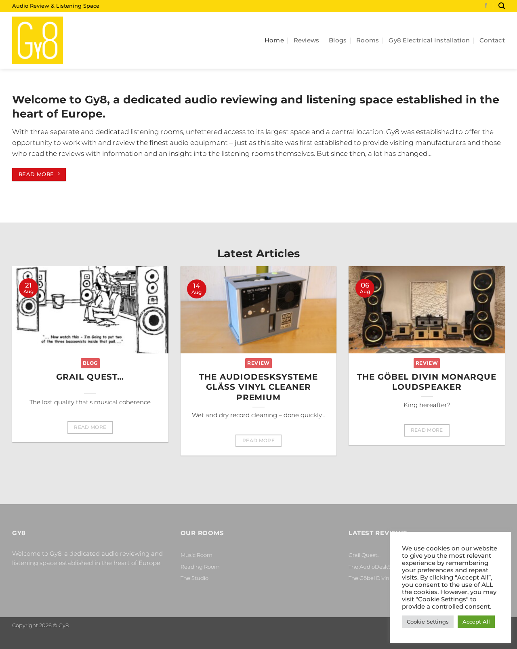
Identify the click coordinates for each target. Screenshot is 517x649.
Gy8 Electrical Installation (429, 40)
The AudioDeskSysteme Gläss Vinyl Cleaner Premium (258, 387)
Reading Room (200, 566)
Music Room (196, 555)
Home (274, 40)
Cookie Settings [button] (428, 621)
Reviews (306, 40)
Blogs (338, 40)
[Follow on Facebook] (486, 6)
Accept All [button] (476, 621)
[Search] (501, 6)
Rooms (367, 40)
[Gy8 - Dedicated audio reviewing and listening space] (52, 40)
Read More (90, 427)
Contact (492, 40)
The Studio (194, 578)
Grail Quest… (90, 377)
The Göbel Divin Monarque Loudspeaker (426, 382)
